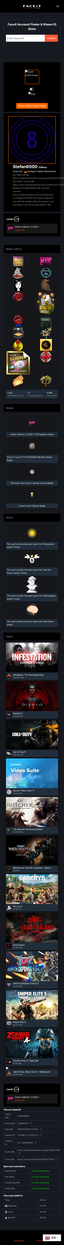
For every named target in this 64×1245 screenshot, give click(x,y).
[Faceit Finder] (32, 6)
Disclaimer (19, 1240)
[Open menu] (57, 6)
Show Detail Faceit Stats (32, 105)
